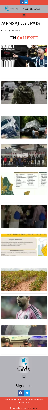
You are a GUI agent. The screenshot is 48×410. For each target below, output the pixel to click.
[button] (24, 15)
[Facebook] (22, 2)
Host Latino (32, 408)
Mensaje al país (20, 23)
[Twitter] (26, 2)
